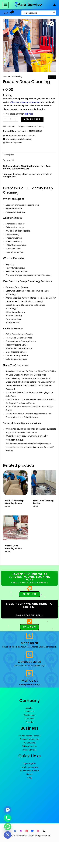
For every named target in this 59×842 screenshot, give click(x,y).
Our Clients (29, 718)
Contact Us (29, 711)
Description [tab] (8, 154)
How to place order (29, 767)
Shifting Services (29, 746)
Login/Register (29, 763)
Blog (29, 777)
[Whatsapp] (7, 826)
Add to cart (32, 119)
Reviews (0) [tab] (8, 160)
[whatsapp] (26, 831)
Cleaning (26, 166)
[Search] (54, 13)
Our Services (29, 715)
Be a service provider (29, 770)
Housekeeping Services (29, 736)
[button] (51, 23)
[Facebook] (15, 831)
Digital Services (29, 750)
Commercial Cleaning (12, 76)
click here (28, 114)
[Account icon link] (54, 5)
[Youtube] (38, 831)
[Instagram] (21, 831)
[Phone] (7, 818)
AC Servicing (29, 743)
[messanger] (32, 831)
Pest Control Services (29, 739)
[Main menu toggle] (5, 5)
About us (29, 708)
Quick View (15, 493)
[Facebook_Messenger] (7, 809)
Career (29, 774)
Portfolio (29, 722)
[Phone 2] (44, 831)
